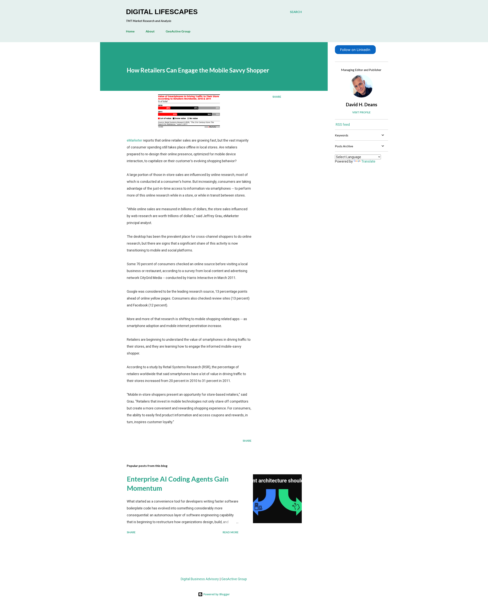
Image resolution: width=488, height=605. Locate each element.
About (150, 31)
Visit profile (361, 112)
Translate (368, 161)
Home (130, 31)
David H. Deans (361, 104)
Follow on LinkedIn (355, 50)
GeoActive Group (178, 31)
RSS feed (343, 124)
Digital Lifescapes (162, 12)
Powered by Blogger (216, 594)
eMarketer (134, 140)
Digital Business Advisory (200, 579)
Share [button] (276, 96)
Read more (230, 532)
